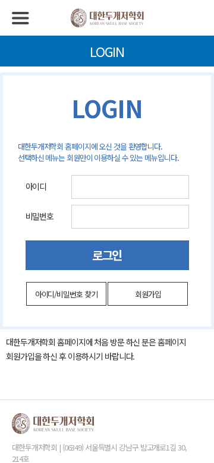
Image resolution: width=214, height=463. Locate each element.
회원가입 (148, 294)
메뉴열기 (20, 18)
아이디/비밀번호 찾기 (66, 294)
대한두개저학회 (107, 17)
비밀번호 (40, 216)
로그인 (107, 255)
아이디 (36, 186)
